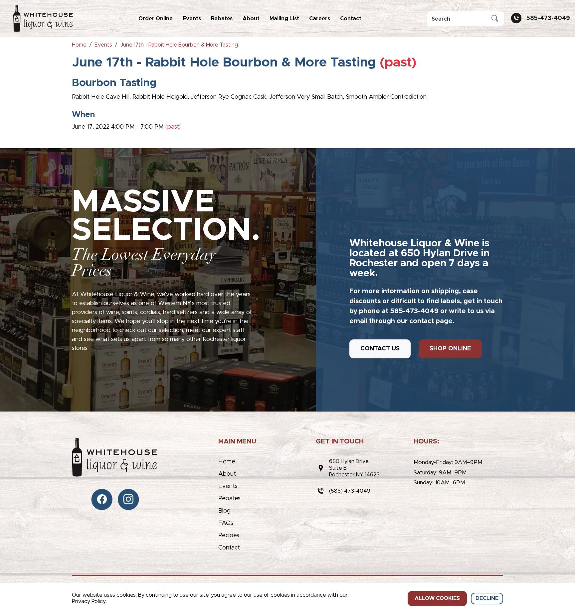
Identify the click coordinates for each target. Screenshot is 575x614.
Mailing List (284, 18)
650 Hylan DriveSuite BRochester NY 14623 (354, 468)
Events (192, 18)
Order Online (155, 18)
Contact (350, 18)
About (251, 18)
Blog (224, 511)
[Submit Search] (494, 19)
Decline (487, 598)
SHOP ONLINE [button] (450, 349)
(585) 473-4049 (349, 491)
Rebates (222, 18)
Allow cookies (437, 598)
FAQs (225, 523)
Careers (319, 18)
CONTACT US (380, 349)
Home (226, 462)
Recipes (228, 536)
